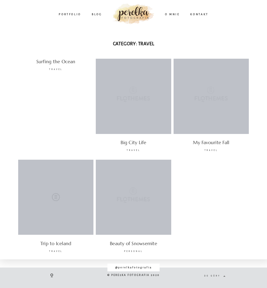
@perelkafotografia (133, 267)
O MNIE (172, 14)
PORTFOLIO (70, 14)
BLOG (97, 14)
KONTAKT (199, 14)
